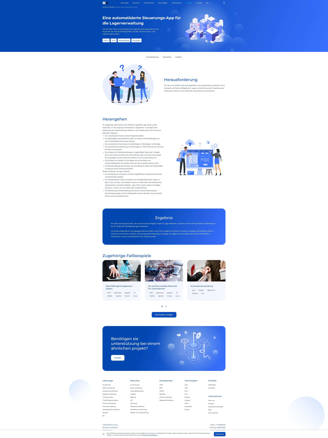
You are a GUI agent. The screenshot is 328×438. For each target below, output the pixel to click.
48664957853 (221, 427)
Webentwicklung (124, 40)
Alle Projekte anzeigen (164, 315)
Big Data (162, 394)
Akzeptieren (219, 434)
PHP (186, 394)
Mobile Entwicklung (109, 394)
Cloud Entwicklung (109, 406)
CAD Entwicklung (165, 397)
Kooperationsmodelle (215, 407)
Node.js (187, 397)
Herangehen (167, 57)
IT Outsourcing (107, 397)
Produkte (211, 388)
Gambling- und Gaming (138, 409)
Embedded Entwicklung (110, 409)
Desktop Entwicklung (110, 391)
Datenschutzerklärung (150, 435)
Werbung (133, 403)
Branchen (135, 381)
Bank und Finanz (136, 388)
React (187, 403)
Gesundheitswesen (137, 391)
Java (186, 385)
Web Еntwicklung (108, 388)
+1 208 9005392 (221, 425)
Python (187, 409)
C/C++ (187, 391)
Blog (209, 410)
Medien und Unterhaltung (139, 412)
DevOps (105, 412)
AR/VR (161, 391)
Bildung (133, 397)
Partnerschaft (213, 413)
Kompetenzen (166, 381)
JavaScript (188, 406)
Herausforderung (152, 57)
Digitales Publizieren (166, 400)
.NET (186, 388)
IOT (131, 400)
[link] (121, 280)
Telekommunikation (137, 406)
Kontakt (118, 358)
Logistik (133, 394)
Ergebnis (178, 57)
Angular (187, 400)
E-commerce (136, 40)
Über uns (211, 400)
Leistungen (107, 381)
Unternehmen (215, 396)
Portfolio (212, 381)
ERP (160, 388)
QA (103, 416)
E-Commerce (135, 385)
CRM (161, 385)
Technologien (191, 381)
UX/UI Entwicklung (109, 403)
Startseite (105, 7)
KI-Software (106, 385)
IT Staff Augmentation (110, 400)
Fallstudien (112, 7)
